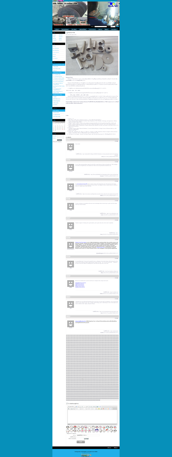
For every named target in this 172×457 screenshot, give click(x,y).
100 (114, 338)
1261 (70, 400)
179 (79, 344)
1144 (99, 393)
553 (79, 363)
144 (77, 342)
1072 (93, 389)
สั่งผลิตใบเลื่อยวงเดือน (57, 94)
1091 (70, 391)
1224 (118, 396)
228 (102, 345)
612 (117, 365)
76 (77, 338)
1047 (107, 387)
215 (82, 345)
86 (93, 338)
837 (97, 377)
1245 (97, 398)
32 (114, 335)
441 (116, 356)
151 (88, 342)
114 (83, 340)
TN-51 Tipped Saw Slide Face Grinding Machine (58, 84)
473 (113, 358)
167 (113, 342)
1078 (102, 389)
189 (94, 344)
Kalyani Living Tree (100, 247)
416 (77, 356)
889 (73, 380)
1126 (71, 393)
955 (70, 384)
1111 (101, 391)
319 (85, 351)
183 (85, 344)
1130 (77, 393)
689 (79, 370)
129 (107, 340)
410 (68, 356)
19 (94, 335)
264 (105, 347)
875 (104, 379)
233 (110, 345)
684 (71, 370)
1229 (73, 398)
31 (113, 335)
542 (114, 361)
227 (100, 345)
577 (116, 363)
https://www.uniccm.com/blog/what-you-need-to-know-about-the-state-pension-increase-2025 (100, 193)
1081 (107, 389)
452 (80, 358)
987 (66, 386)
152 (90, 342)
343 (70, 352)
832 (90, 377)
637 (104, 366)
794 (83, 375)
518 (77, 361)
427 (94, 356)
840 (102, 377)
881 (113, 379)
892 (77, 380)
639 (107, 366)
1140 (93, 393)
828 (83, 377)
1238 (87, 398)
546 (68, 363)
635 (100, 366)
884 (117, 379)
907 (100, 380)
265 (107, 347)
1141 (94, 393)
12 (83, 335)
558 (87, 363)
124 (99, 340)
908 (102, 380)
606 (108, 365)
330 (102, 351)
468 (105, 358)
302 (111, 349)
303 (113, 349)
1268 (80, 400)
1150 (108, 393)
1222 (114, 396)
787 (73, 375)
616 (71, 366)
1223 (116, 396)
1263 (73, 400)
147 (82, 342)
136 (117, 340)
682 (68, 370)
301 (110, 349)
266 (108, 347)
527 (91, 361)
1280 (99, 400)
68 (117, 337)
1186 (111, 394)
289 (91, 349)
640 (108, 366)
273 (66, 349)
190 (96, 344)
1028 (77, 387)
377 (70, 354)
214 (80, 345)
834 (93, 377)
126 (102, 340)
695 (88, 370)
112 (80, 340)
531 (97, 361)
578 (117, 363)
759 (82, 373)
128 (105, 340)
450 (77, 358)
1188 (114, 394)
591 (85, 365)
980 (108, 384)
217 (85, 345)
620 (77, 366)
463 (97, 358)
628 (90, 366)
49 (88, 337)
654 (77, 368)
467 (104, 358)
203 (116, 344)
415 (76, 356)
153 (91, 342)
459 (91, 358)
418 (80, 356)
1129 (76, 393)
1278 (96, 400)
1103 (88, 391)
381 (76, 354)
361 (97, 352)
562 (93, 363)
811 (110, 375)
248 (80, 347)
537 (107, 361)
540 (111, 361)
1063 (79, 389)
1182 (105, 394)
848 (114, 377)
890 (74, 380)
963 (82, 384)
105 (70, 340)
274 (68, 349)
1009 (101, 386)
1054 (118, 387)
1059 (73, 389)
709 (110, 370)
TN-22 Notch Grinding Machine (58, 81)
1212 (99, 396)
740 (105, 372)
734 (96, 372)
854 (71, 379)
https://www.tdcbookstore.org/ (112, 213)
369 (110, 352)
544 (117, 361)
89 (97, 338)
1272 (87, 400)
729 (88, 372)
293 (97, 349)
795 (85, 375)
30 (111, 335)
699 (94, 370)
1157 (67, 394)
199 (110, 344)
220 (90, 345)
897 (85, 380)
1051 (113, 387)
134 (114, 340)
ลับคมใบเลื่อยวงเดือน (56, 68)
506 (111, 359)
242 (71, 347)
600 (99, 365)
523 (85, 361)
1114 (105, 391)
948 (111, 382)
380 (74, 354)
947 (110, 382)
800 (93, 375)
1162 (74, 394)
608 (111, 365)
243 (73, 347)
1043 (101, 387)
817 (66, 377)
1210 (96, 396)
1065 (82, 389)
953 (66, 384)
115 (85, 340)
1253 (110, 398)
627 (88, 366)
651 (73, 368)
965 (85, 384)
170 (117, 342)
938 (96, 382)
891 (76, 380)
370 (111, 352)
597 (94, 365)
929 (82, 382)
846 (111, 377)
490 (87, 359)
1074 (96, 389)
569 (104, 363)
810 (108, 375)
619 (76, 366)
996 (80, 386)
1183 (107, 394)
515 (73, 361)
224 (96, 345)
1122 (118, 391)
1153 (113, 393)
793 (82, 375)
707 (107, 370)
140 (71, 342)
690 (80, 370)
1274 (90, 400)
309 (70, 351)
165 (110, 342)
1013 (107, 386)
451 (79, 358)
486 (80, 359)
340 (117, 351)
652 (74, 368)
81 (85, 338)
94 (105, 338)
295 (100, 349)
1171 (88, 394)
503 (107, 359)
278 (74, 349)
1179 (101, 394)
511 (66, 361)
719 (73, 372)
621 (79, 366)
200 (111, 344)
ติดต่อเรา (54, 56)
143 (76, 342)
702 (99, 370)
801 (94, 375)
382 (77, 354)
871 (97, 379)
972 (96, 384)
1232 (77, 398)
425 (91, 356)
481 (73, 359)
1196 (74, 396)
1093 (73, 391)
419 (82, 356)
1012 (105, 386)
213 (79, 345)
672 (105, 368)
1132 (80, 393)
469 (107, 358)
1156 (118, 393)
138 (68, 342)
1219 (110, 396)
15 (88, 335)
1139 (91, 393)
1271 (85, 400)
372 (114, 352)
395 (97, 354)
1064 (80, 389)
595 (91, 365)
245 (76, 347)
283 (82, 349)
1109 (97, 391)
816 (117, 375)
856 (74, 379)
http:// (117, 232)
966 (87, 384)
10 (80, 335)
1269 (82, 400)
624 (83, 366)
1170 (87, 394)
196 (105, 344)
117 (88, 340)
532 (99, 361)
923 (73, 382)
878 (108, 379)
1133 (82, 393)
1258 (118, 398)
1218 (108, 396)
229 (104, 345)
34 (117, 335)
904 (96, 380)
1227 (70, 398)
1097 (79, 391)
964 (83, 384)
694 (87, 370)
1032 (84, 387)
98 (111, 338)
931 (85, 382)
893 (79, 380)
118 (90, 340)
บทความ (54, 54)
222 (93, 345)
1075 (97, 389)
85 (91, 338)
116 (87, 340)
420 (83, 356)
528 (93, 361)
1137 (88, 393)
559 (88, 363)
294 (99, 349)
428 (96, 356)
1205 (88, 396)
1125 (70, 393)
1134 (84, 393)
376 (68, 354)
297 (104, 349)
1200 (80, 396)
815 (116, 375)
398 (102, 354)
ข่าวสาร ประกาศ (56, 52)
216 (83, 345)
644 (114, 366)
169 (116, 342)
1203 (85, 396)
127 (104, 340)
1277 (94, 400)
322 (90, 351)
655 (79, 368)
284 (83, 349)
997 (82, 386)
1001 (88, 386)
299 (107, 349)
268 (111, 347)
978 (105, 384)
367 (107, 352)
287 (88, 349)
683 (70, 370)
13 (85, 335)
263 (104, 347)
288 (90, 349)
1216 (105, 396)
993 (76, 386)
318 (83, 351)
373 (116, 352)
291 (94, 349)
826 (80, 377)
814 (114, 375)
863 (85, 379)
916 (114, 380)
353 (85, 352)
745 (113, 372)
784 (68, 375)
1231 (76, 398)
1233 (79, 398)
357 (91, 352)
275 (70, 349)
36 (68, 337)
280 (77, 349)
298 (105, 349)
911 (107, 380)
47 (85, 337)
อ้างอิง (117, 141)
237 (116, 345)
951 (116, 382)
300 (108, 349)
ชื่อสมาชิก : (55, 136)
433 (104, 356)
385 (82, 354)
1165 (79, 394)
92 (102, 338)
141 (73, 342)
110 (77, 340)
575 (113, 363)
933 (88, 382)
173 (70, 344)
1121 (116, 391)
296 (102, 349)
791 (79, 375)
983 (113, 384)
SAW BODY (55, 104)
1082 (108, 389)
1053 (116, 387)
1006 (96, 386)
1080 (105, 389)
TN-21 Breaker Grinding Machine (58, 79)
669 (100, 368)
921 (70, 382)
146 (80, 342)
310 (71, 351)
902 (93, 380)
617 (73, 366)
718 (71, 372)
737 (100, 372)
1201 (82, 396)
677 (113, 368)
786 (71, 375)
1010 (102, 386)
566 (99, 363)
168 (114, 342)
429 (97, 356)
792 (80, 375)
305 (116, 349)
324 (93, 351)
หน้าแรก (54, 46)
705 (104, 370)
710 (111, 370)
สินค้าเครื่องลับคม (56, 48)
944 (105, 382)
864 (87, 379)
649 (70, 368)
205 (66, 345)
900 (90, 380)
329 (100, 351)
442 (117, 356)
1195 (73, 396)
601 (100, 365)
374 (117, 352)
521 (82, 361)
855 (73, 379)
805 (100, 375)
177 (76, 344)
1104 (90, 391)
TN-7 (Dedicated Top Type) (57, 76)
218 (87, 345)
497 (97, 359)
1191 (67, 396)
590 (83, 365)
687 (76, 370)
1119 (113, 391)
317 (82, 351)
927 (79, 382)
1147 (104, 393)
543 (116, 361)
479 (70, 359)
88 (96, 338)
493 (91, 359)
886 (68, 380)
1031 (82, 387)
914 (111, 380)
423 (88, 356)
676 (111, 368)
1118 (111, 391)
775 (107, 373)
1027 (76, 387)
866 (90, 379)
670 (102, 368)
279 (76, 349)
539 (110, 361)
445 (70, 358)
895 (82, 380)
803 (97, 375)
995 (79, 386)
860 (80, 379)
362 (99, 352)
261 (100, 347)
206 (68, 345)
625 (85, 366)
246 (77, 347)
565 (97, 363)
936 (93, 382)
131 (110, 340)
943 (104, 382)
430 (99, 356)
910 (105, 380)
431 (100, 356)
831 (88, 377)
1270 (84, 400)
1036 (90, 387)
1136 (87, 393)
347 (76, 352)
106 (71, 340)
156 (96, 342)
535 (104, 361)
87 (94, 338)
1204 (87, 396)
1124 (68, 393)
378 (71, 354)
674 (108, 368)
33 (116, 335)
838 (99, 377)
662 (90, 368)
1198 (77, 396)
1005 (94, 386)
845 (110, 377)
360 (96, 352)
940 (99, 382)
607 (110, 365)
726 (83, 372)
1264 (74, 400)
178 (77, 344)
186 (90, 344)
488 (83, 359)
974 (99, 384)
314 (77, 351)
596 (93, 365)
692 (83, 370)
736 (99, 372)
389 (88, 354)
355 (88, 352)
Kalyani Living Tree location (80, 242)
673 (107, 368)
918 (117, 380)
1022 (68, 387)
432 (102, 356)
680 (117, 368)
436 (108, 356)
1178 (99, 394)
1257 (116, 398)
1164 (77, 394)
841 (104, 377)
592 (87, 365)
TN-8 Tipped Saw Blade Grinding (58, 78)
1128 (74, 393)
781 (116, 373)
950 (114, 382)
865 (88, 379)
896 (83, 380)
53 (94, 337)
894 (80, 380)
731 (91, 372)
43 (79, 337)
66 (114, 337)
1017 (113, 386)
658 (83, 368)
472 (111, 358)
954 (68, 384)
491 (88, 359)
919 (66, 382)
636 (102, 366)
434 (105, 356)
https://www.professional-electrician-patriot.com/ (109, 311)
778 (111, 373)
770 (99, 373)
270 (114, 347)
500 (102, 359)
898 (87, 380)
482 (74, 359)
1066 (84, 389)
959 (76, 384)
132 (111, 340)
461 (94, 358)
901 (91, 380)
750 (68, 373)
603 (104, 365)
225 (97, 345)
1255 (113, 398)
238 (117, 345)
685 (73, 370)
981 (110, 384)
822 (74, 377)
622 (80, 366)
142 (74, 342)
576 (114, 363)
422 (87, 356)
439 (113, 356)
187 (91, 344)
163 (107, 342)
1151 (110, 393)
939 (97, 382)
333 (107, 351)
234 (111, 345)
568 (102, 363)
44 (80, 337)
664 (93, 368)
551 (76, 363)
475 (116, 358)
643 (113, 366)
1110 (99, 391)
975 (100, 384)
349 (79, 352)
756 (77, 373)
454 (83, 358)
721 (76, 372)
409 (66, 356)
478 (68, 359)
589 (82, 365)
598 (96, 365)
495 (94, 359)
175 (73, 344)
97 (110, 338)
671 (104, 368)
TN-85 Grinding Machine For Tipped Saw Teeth (58, 92)
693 (85, 370)
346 (74, 352)
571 (107, 363)
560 (90, 363)
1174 (93, 394)
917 (116, 380)
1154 (114, 393)
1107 (94, 391)
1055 (67, 389)
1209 (94, 396)
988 (68, 386)
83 (88, 338)
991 (73, 386)
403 (110, 354)
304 (114, 349)
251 (85, 347)
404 (111, 354)
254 (90, 347)
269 (113, 347)
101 (116, 338)
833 (91, 377)
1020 (118, 386)
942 (102, 382)
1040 (96, 387)
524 (87, 361)
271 (116, 347)
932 (87, 382)
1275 (91, 400)
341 (66, 352)
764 (90, 373)
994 (77, 386)
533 (100, 361)
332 (105, 351)
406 (114, 354)
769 (97, 373)
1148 (105, 393)
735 (97, 372)
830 (87, 377)
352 (83, 352)
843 (107, 377)
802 (96, 375)
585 (76, 365)
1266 (77, 400)
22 (99, 335)
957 (73, 384)
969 (91, 384)
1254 (111, 398)
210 (74, 345)
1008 (99, 386)
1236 (84, 398)
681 (66, 370)
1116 (108, 391)
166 (111, 342)
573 (110, 363)
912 (108, 380)
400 (105, 354)
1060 (74, 389)
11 (82, 335)
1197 (76, 396)
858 (77, 379)
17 (91, 335)
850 (117, 377)
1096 (77, 391)
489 (85, 359)
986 (117, 384)
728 (87, 372)
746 (114, 372)
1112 (102, 391)
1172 (90, 394)
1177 (97, 394)
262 (102, 347)
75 (76, 338)
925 (76, 382)
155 (94, 342)
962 (80, 384)
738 (102, 372)
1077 (101, 389)
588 (80, 365)
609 (113, 365)
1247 (101, 398)
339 (116, 351)
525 (88, 361)
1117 (110, 391)
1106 (93, 391)
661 (88, 368)
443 (66, 358)
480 (71, 359)
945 (107, 382)
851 (66, 379)
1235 (82, 398)
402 (108, 354)
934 (90, 382)
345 (73, 352)
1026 (74, 387)
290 (93, 349)
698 (93, 370)
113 (82, 340)
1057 (70, 389)
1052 (114, 387)
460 (93, 358)
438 (111, 356)
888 (71, 380)
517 (76, 361)
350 (80, 352)
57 (100, 337)
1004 (93, 386)
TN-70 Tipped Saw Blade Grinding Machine (58, 87)
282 (80, 349)
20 (96, 335)
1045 (104, 387)
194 (102, 344)
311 (73, 351)
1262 (71, 400)
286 (87, 349)
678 (114, 368)
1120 (114, 391)
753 (73, 373)
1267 (79, 400)
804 (99, 375)
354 (87, 352)
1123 (67, 393)
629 (91, 366)
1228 (71, 398)
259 (97, 347)
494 (93, 359)
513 (70, 361)
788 (74, 375)
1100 (84, 391)
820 (71, 377)
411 (70, 356)
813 (113, 375)
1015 (110, 386)
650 (71, 368)
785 (70, 375)
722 (77, 372)
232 (108, 345)
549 (73, 363)
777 (110, 373)
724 (80, 372)
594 (90, 365)
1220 (111, 396)
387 (85, 354)
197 (107, 344)
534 (102, 361)
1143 (97, 393)
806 (102, 375)
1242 (93, 398)
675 (110, 368)
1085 (113, 389)
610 (114, 365)
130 (108, 340)
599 (97, 365)
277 (73, 349)
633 (97, 366)
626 (87, 366)
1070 (90, 389)
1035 (88, 387)
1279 (97, 400)
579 (66, 365)
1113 (104, 391)
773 (104, 373)
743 (110, 372)
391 (91, 354)
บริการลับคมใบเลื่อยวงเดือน (58, 64)
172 (68, 344)
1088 (118, 389)
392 (93, 354)
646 (117, 366)
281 (79, 349)
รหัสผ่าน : (54, 138)
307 (66, 351)
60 (105, 337)
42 (77, 337)
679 (116, 368)
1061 (76, 389)
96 (108, 338)
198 (108, 344)
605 (107, 365)
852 (68, 379)
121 (94, 340)
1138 (90, 393)
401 (107, 354)
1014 (108, 386)
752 (71, 373)
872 (99, 379)
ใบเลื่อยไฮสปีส (55, 66)
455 (85, 358)
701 (97, 370)
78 (80, 338)
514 (71, 361)
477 (66, 359)
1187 (113, 394)
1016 (111, 386)
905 (97, 380)
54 (96, 337)
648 (68, 368)
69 (66, 338)
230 (105, 345)
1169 (85, 394)
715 (66, 372)
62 (108, 337)
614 (68, 366)
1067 (85, 389)
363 (100, 352)
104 (68, 340)
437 (110, 356)
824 (77, 377)
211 (76, 345)
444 (68, 358)
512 (68, 361)
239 (66, 347)
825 (79, 377)
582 (71, 365)
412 (71, 356)
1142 (96, 393)
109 (76, 340)
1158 (68, 394)
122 (96, 340)
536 (105, 361)
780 (114, 373)
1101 (85, 391)
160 (102, 342)
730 (90, 372)
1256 (114, 398)
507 (113, 359)
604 (105, 365)
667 (97, 368)
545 (66, 363)
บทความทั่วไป (56, 110)
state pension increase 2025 (82, 183)
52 (93, 337)
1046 (105, 387)
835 (94, 377)
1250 (105, 398)
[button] (71, 406)
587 (79, 365)
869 (94, 379)
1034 (87, 387)
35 (66, 337)
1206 (90, 396)
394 (96, 354)
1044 (102, 387)
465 (100, 358)
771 (100, 373)
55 (97, 337)
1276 (93, 400)
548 (71, 363)
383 (79, 354)
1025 (73, 387)
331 (104, 351)
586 (77, 365)
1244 (96, 398)
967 (88, 384)
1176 (96, 394)
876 (105, 379)
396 (99, 354)
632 (96, 366)
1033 (85, 387)
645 (116, 366)
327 (97, 351)
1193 (70, 396)
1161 (73, 394)
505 (110, 359)
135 (116, 340)
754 (74, 373)
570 (105, 363)
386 (83, 354)
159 (100, 342)
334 (108, 351)
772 (102, 373)
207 (70, 345)
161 (104, 342)
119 (91, 340)
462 (96, 358)
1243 (94, 398)
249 (82, 347)
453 (82, 358)
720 (74, 372)
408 (117, 354)
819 (70, 377)
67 (116, 337)
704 (102, 370)
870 (96, 379)
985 (116, 384)
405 (113, 354)
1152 (111, 393)
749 (66, 373)
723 (79, 372)
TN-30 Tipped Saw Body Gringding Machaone (57, 89)
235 (113, 345)
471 (110, 358)
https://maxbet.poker (114, 331)
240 (68, 347)
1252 (108, 398)
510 (117, 359)
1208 (93, 396)
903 (94, 380)
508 (114, 359)
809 (107, 375)
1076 (99, 389)
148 (83, 342)
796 (87, 375)
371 (113, 352)
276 (71, 349)
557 (85, 363)
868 (93, 379)
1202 (84, 396)
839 (100, 377)
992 (74, 386)
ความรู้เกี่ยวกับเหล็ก (56, 114)
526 (90, 361)
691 (82, 370)
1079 (104, 389)
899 (88, 380)
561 (91, 363)
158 (99, 342)
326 (96, 351)
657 (82, 368)
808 (105, 375)
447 (73, 358)
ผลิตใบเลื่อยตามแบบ (56, 98)
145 (79, 342)
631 (94, 366)
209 (73, 345)
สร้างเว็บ (58, 0)
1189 (116, 394)
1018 (114, 386)
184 (87, 344)
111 (79, 340)
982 (111, 384)
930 (83, 382)
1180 (102, 394)
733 (94, 372)
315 (79, 351)
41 (76, 337)
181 (82, 344)
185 (88, 344)
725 (82, 372)
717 (70, 372)
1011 (104, 386)
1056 (68, 389)
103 (66, 340)
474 (114, 358)
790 (77, 375)
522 (83, 361)
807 (104, 375)
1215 (104, 396)
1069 (88, 389)
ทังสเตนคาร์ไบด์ (56, 112)
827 (82, 377)
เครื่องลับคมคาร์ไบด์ (57, 72)
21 (97, 335)
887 (70, 380)
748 (117, 372)
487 (82, 359)
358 (93, 352)
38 (71, 337)
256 (93, 347)
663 (91, 368)
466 (102, 358)
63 (110, 337)
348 (77, 352)
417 (79, 356)
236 (114, 345)
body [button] (69, 424)
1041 (97, 387)
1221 (113, 396)
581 (70, 365)
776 (108, 373)
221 (91, 345)
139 (70, 342)
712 (114, 370)
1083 (110, 389)
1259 (67, 400)
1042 (99, 387)
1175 (94, 394)
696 (90, 370)
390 (90, 354)
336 (111, 351)
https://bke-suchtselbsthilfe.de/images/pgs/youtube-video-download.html (104, 174)
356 (90, 352)
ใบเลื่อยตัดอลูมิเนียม (56, 100)
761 (85, 373)
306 (117, 349)
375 (66, 354)
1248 (102, 398)
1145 (101, 393)
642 (111, 366)
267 (110, 347)
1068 (87, 389)
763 (88, 373)
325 (94, 351)
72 (71, 338)
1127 (73, 393)
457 (88, 358)
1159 (70, 394)
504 (108, 359)
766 (93, 373)
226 (99, 345)
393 (94, 354)
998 (83, 386)
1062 (77, 389)
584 (74, 365)
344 (71, 352)
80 (83, 338)
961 (79, 384)
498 (99, 359)
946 (108, 382)
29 (110, 335)
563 (94, 363)
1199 (79, 396)
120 (93, 340)
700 (96, 370)
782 (117, 373)
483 (76, 359)
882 (114, 379)
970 (93, 384)
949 (113, 382)
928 (80, 382)
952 (117, 382)
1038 (93, 387)
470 (108, 358)
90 (99, 338)
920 (68, 382)
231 (107, 345)
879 (110, 379)
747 (116, 372)
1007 (97, 386)
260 (99, 347)
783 (66, 375)
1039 (94, 387)
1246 (99, 398)
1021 (67, 387)
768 (96, 373)
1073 (94, 389)
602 (102, 365)
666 (96, 368)
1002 (90, 386)
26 (105, 335)
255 (91, 347)
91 (100, 338)
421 (85, 356)
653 (76, 368)
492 (90, 359)
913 (110, 380)
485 (79, 359)
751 (70, 373)
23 (100, 335)
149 (85, 342)
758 (80, 373)
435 (107, 356)
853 (70, 379)
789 (76, 375)
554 (80, 363)
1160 (71, 394)
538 (108, 361)
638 (105, 366)
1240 (90, 398)
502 (105, 359)
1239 (88, 398)
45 (82, 337)
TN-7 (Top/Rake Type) (56, 74)
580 (68, 365)
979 (107, 384)
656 (80, 368)
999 (85, 386)
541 (113, 361)
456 (87, 358)
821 (73, 377)
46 (83, 337)
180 (80, 344)
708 (108, 370)
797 (88, 375)
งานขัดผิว (55, 96)
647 (66, 368)
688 (77, 370)
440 (114, 356)
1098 (80, 391)
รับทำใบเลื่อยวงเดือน (56, 116)
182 (83, 344)
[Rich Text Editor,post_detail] (92, 416)
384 (80, 354)
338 (114, 351)
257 (94, 347)
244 (74, 347)
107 (73, 340)
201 (113, 344)
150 (87, 342)
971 (94, 384)
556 (83, 363)
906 (99, 380)
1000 (87, 386)
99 (113, 338)
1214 (102, 396)
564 (96, 363)
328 (99, 351)
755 (76, 373)
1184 (108, 394)
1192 (68, 396)
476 (117, 358)
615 (70, 366)
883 (116, 379)
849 (116, 377)
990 (71, 386)
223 (94, 345)
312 (74, 351)
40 (74, 337)
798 (90, 375)
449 (76, 358)
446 (71, 358)
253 (88, 347)
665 (94, 368)
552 (77, 363)
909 (104, 380)
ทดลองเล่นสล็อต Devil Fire (80, 321)
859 (79, 379)
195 (104, 344)
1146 (102, 393)
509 (116, 359)
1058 (71, 389)
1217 (107, 396)
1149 (107, 393)
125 (100, 340)
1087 (116, 389)
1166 (80, 394)
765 (91, 373)
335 (110, 351)
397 (100, 354)
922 (71, 382)
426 (93, 356)
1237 (85, 398)
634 (99, 366)
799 (91, 375)
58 (102, 337)
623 (82, 366)
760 (83, 373)
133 (113, 340)
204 (117, 344)
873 (100, 379)
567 (100, 363)
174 (71, 344)
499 (100, 359)
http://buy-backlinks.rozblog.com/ (111, 271)
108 (74, 340)
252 (87, 347)
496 (96, 359)
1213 (101, 396)
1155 (116, 393)
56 (99, 337)
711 (113, 370)
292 (96, 349)
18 (93, 335)
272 (117, 347)
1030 (80, 387)
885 (66, 380)
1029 (79, 387)
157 (97, 342)
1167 (82, 394)
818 (68, 377)
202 (114, 344)
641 (110, 366)
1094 (74, 391)
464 (99, 358)
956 (71, 384)
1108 (96, 391)
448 (74, 358)
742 (108, 372)
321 (88, 351)
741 (107, 372)
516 (74, 361)
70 (68, 338)
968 (90, 384)
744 (111, 372)
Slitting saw (55, 70)
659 (85, 368)
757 (79, 373)
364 (102, 352)
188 (93, 344)
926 (77, 382)
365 (104, 352)
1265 (76, 400)
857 (76, 379)
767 (94, 373)
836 (96, 377)
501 (104, 359)
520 (80, 361)
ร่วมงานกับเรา (55, 58)
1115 (107, 391)
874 (102, 379)
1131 (79, 393)
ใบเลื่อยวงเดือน (55, 102)
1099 (82, 391)
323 (91, 351)
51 (91, 337)
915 (113, 380)
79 (82, 338)
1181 (104, 394)
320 (87, 351)
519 (79, 361)
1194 (71, 396)
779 (113, 373)
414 (74, 356)
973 (97, 384)
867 (91, 379)
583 (73, 365)
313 (76, 351)
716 (68, 372)
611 (116, 365)
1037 (91, 387)
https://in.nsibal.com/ (114, 292)
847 (113, 377)
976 (102, 384)
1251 (107, 398)
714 (117, 370)
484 (77, 359)
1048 (108, 387)
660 (87, 368)
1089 (67, 391)
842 (105, 377)
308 (68, 351)
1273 (88, 400)
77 (79, 338)
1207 (91, 396)
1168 (84, 394)
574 (111, 363)
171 (66, 344)
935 (91, 382)
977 (104, 384)
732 (93, 372)
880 (111, 379)
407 (116, 354)
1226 (68, 398)
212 (77, 345)
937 (94, 382)
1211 (97, 396)
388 (87, 354)
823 (76, 377)
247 (79, 347)
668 (99, 368)
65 (113, 337)
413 (73, 356)
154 (93, 342)
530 (96, 361)
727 (85, 372)
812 (111, 375)
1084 (111, 389)
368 (108, 352)
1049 (110, 387)
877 (107, 379)
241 (70, 347)
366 (105, 352)
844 (108, 377)
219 (88, 345)
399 (104, 354)
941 (100, 382)
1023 (70, 387)
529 (94, 361)
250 (83, 347)
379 (73, 354)
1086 (114, 389)
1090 (68, 391)
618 (74, 366)
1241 (91, 398)
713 (116, 370)
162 (105, 342)
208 (71, 345)
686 (74, 370)
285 (85, 349)
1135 (85, 393)
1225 (67, 398)
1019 (116, 386)
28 (108, 335)
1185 (110, 394)
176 (74, 344)
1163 (76, 394)
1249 (104, 398)
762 (87, 373)
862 (83, 379)
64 (111, 337)
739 (104, 372)
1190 (118, 394)
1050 (111, 387)
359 (94, 352)
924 (74, 382)
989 (70, 386)
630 (93, 366)
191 (97, 344)
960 (77, 384)
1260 (68, 400)
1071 (91, 389)
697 (91, 370)
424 (90, 356)
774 (105, 373)
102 (117, 338)
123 (97, 340)
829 (85, 377)
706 (105, 370)
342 (68, 352)
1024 (71, 387)
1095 (76, 391)
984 (114, 384)
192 (99, 344)
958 (74, 384)
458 (90, 358)
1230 (74, 398)
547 (70, 363)
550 (74, 363)
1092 (71, 391)
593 (88, 365)
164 (108, 342)
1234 (80, 398)
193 (100, 344)
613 (66, 366)
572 (108, 363)
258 (96, 347)
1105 (91, 391)
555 (82, 363)
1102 (87, 391)
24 (102, 335)
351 (82, 352)
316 (80, 351)
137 (66, 342)
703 (100, 370)
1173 (91, 394)
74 (74, 338)
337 (113, 351)
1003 (91, 386)
